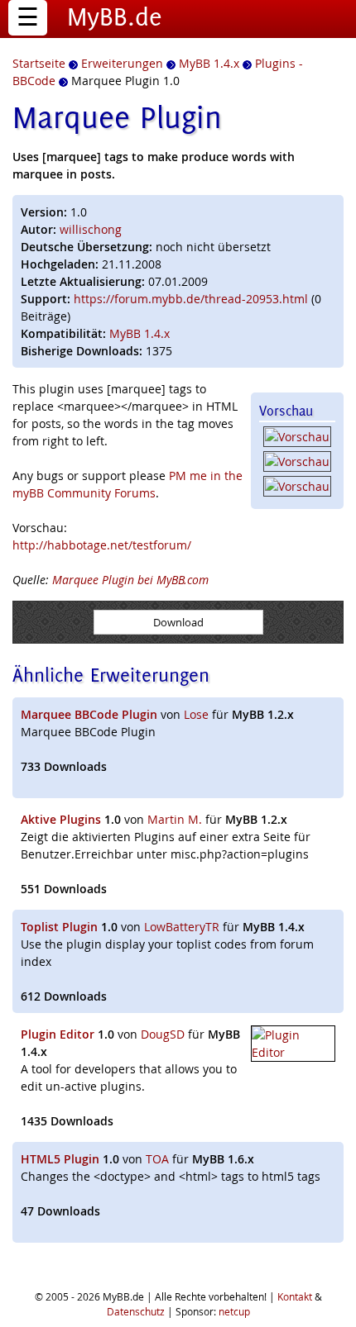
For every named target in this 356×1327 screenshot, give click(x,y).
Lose (196, 714)
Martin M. (174, 819)
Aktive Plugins (61, 819)
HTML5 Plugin (60, 1159)
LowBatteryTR (181, 927)
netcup (234, 1311)
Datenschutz (136, 1311)
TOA (157, 1159)
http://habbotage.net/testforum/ (101, 545)
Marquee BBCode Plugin (89, 714)
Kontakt (294, 1296)
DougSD (163, 1034)
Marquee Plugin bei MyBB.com (130, 579)
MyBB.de (114, 16)
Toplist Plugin (59, 927)
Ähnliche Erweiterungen (110, 675)
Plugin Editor (57, 1034)
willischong (91, 229)
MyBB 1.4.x (139, 333)
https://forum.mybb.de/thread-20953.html (191, 299)
